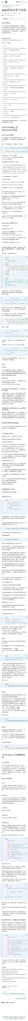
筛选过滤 (7, 446)
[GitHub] (19, 2)
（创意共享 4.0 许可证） (19, 1017)
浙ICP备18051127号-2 (8, 1016)
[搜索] (22, 2)
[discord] (17, 2)
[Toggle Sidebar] (2, 2)
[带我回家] (7, 2)
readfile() (20, 448)
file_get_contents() (11, 449)
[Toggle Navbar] (26, 2)
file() (3, 449)
